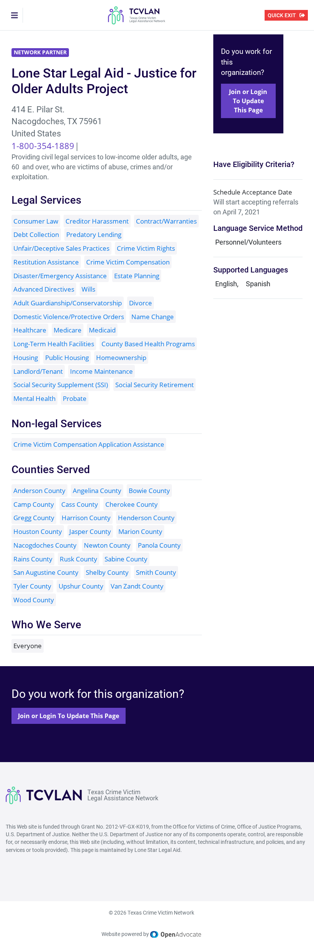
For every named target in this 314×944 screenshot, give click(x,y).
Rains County (32, 559)
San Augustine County (45, 572)
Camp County (33, 504)
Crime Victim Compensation (128, 262)
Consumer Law (35, 221)
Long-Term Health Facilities (53, 343)
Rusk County (78, 559)
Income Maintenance (101, 371)
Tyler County (32, 586)
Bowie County (149, 490)
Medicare (68, 330)
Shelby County (107, 572)
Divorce (140, 302)
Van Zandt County (137, 586)
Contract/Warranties (166, 221)
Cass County (79, 504)
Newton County (107, 545)
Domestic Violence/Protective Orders (68, 316)
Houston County (37, 531)
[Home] (136, 15)
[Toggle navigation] (14, 15)
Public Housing (67, 357)
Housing (25, 357)
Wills (88, 289)
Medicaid (102, 330)
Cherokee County (131, 504)
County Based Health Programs (148, 343)
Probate (75, 398)
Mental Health (34, 398)
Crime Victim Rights (146, 248)
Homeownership (121, 357)
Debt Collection (36, 234)
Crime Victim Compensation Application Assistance (88, 444)
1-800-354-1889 (42, 145)
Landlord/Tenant (38, 371)
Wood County (33, 599)
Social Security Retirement (154, 384)
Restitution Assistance (46, 262)
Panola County (159, 545)
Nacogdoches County (45, 545)
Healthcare (29, 330)
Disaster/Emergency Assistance (60, 275)
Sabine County (126, 559)
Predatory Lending (93, 234)
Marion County (140, 531)
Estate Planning (136, 275)
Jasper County (90, 531)
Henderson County (146, 517)
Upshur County (81, 586)
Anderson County (39, 490)
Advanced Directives (43, 289)
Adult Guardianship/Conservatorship (67, 302)
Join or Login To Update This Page (248, 101)
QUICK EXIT (282, 15)
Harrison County (86, 517)
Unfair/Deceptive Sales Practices (61, 248)
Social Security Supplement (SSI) (60, 384)
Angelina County (97, 490)
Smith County (156, 572)
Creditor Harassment (97, 221)
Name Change (152, 316)
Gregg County (33, 517)
